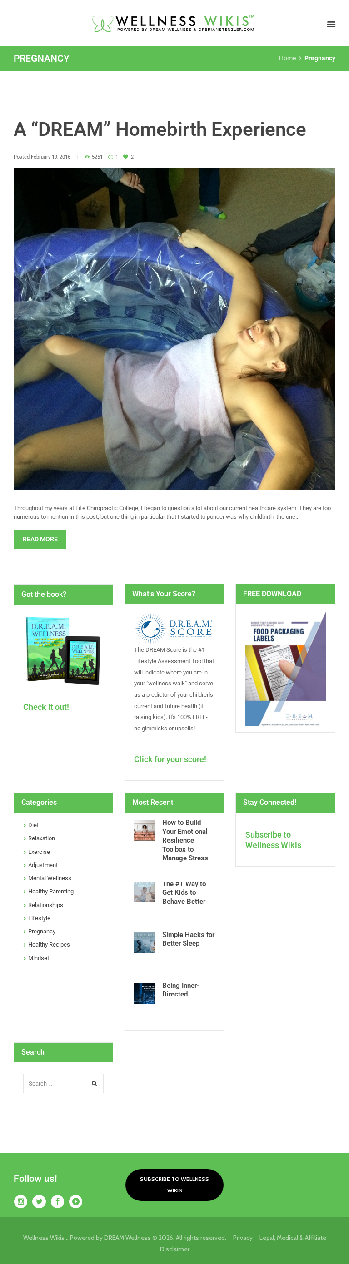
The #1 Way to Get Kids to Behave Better (184, 893)
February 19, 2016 (50, 157)
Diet (33, 825)
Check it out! (46, 707)
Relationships (45, 905)
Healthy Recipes (49, 944)
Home (287, 58)
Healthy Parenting (51, 891)
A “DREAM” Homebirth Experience (160, 129)
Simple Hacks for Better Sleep (188, 939)
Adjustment (43, 865)
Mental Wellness (49, 878)
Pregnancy (41, 931)
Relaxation (41, 838)
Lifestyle (39, 918)
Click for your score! (170, 759)
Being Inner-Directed (180, 990)
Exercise (39, 851)
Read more (40, 539)
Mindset (38, 958)
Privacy (246, 1237)
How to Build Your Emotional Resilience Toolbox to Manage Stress (185, 840)
